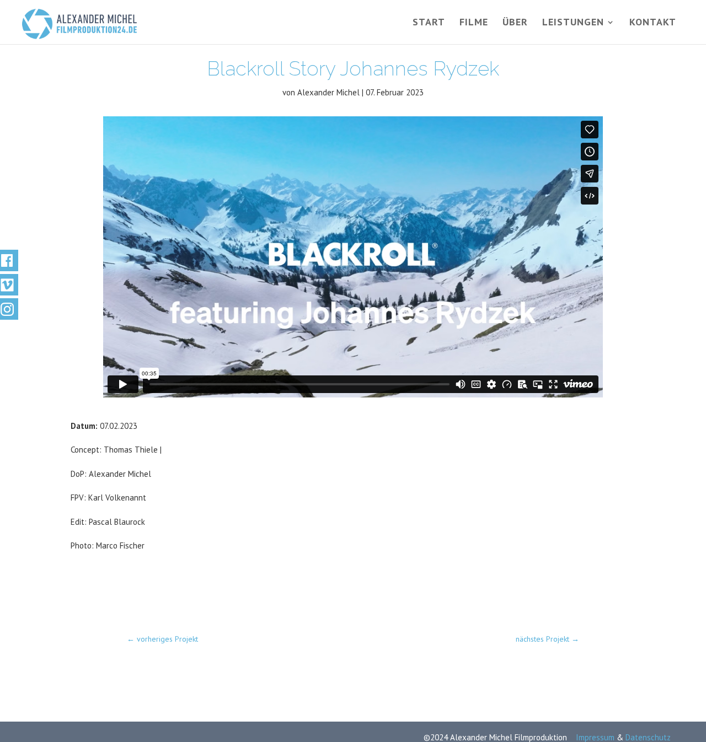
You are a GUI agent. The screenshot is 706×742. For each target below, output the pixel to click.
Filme (473, 23)
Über (515, 23)
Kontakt (652, 23)
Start (429, 23)
